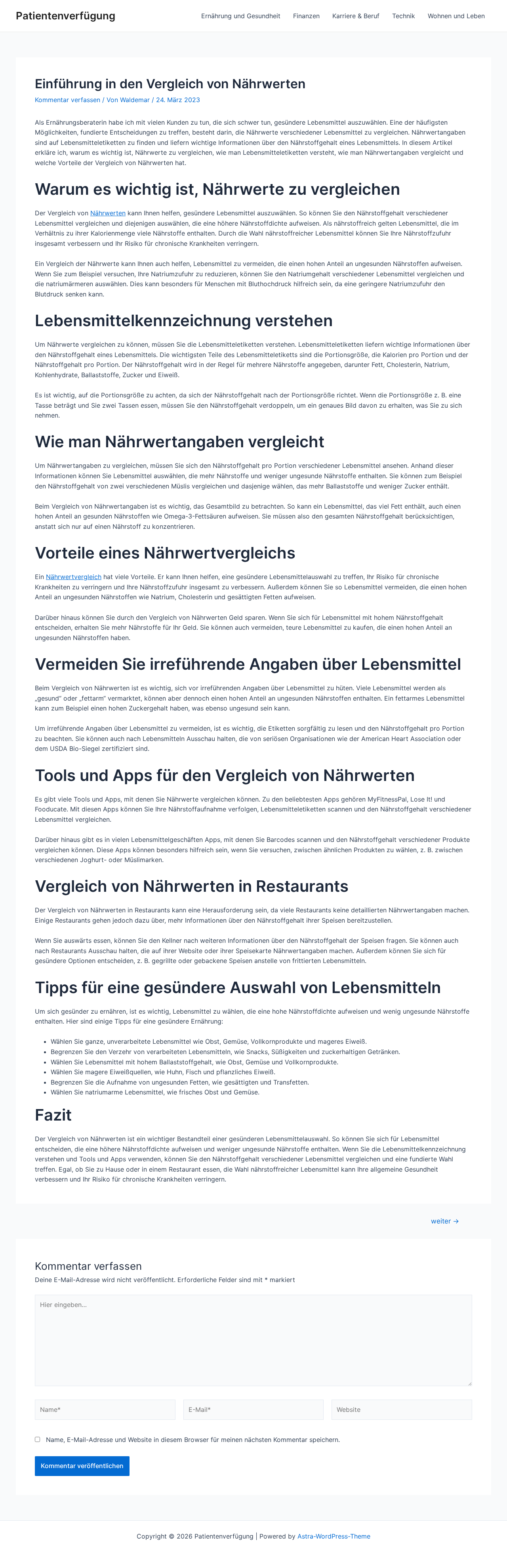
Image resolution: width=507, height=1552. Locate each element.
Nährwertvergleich (73, 577)
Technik (403, 16)
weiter (445, 1221)
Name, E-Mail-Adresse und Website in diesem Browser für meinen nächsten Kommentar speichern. (193, 1440)
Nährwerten (108, 213)
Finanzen (306, 16)
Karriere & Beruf (355, 16)
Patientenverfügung (65, 15)
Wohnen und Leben (456, 16)
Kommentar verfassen (67, 100)
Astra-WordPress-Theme (333, 1536)
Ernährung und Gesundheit (240, 16)
